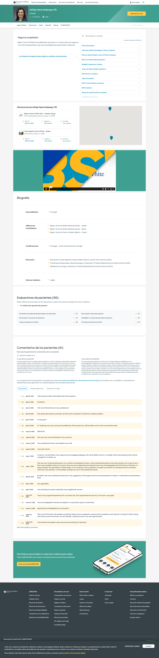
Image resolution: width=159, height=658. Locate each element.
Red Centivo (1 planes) (90, 74)
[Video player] (79, 170)
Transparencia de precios (62, 606)
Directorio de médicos (36, 603)
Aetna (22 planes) (88, 45)
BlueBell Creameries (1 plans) (92, 64)
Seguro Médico (21, 25)
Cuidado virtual (34, 599)
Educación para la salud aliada (139, 606)
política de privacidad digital (74, 653)
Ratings (55, 25)
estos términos (137, 40)
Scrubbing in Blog (59, 625)
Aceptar (148, 646)
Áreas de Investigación (137, 614)
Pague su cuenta (59, 599)
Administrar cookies (132, 646)
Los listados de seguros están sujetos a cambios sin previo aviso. (43, 56)
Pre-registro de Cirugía (61, 621)
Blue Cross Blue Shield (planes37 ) (94, 60)
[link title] (21, 2)
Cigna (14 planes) (88, 78)
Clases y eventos (34, 595)
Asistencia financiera (61, 614)
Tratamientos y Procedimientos (39, 614)
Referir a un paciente (136, 595)
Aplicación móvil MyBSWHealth (39, 617)
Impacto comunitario (86, 603)
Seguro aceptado (59, 610)
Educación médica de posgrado (140, 603)
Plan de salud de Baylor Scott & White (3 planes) (99, 55)
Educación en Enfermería (138, 610)
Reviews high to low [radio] (37, 388)
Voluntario (108, 595)
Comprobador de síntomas (62, 595)
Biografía (48, 25)
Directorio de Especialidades (38, 610)
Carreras (133, 599)
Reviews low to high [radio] (53, 388)
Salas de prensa (85, 610)
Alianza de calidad (85, 606)
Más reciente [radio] (22, 388)
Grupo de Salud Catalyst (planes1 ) (94, 69)
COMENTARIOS (65, 25)
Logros (82, 599)
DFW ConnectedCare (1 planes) (93, 83)
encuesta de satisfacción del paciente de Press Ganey (80, 380)
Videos (41, 25)
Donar (107, 599)
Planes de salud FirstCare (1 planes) (94, 92)
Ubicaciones (33, 25)
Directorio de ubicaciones (37, 606)
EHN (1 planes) (87, 88)
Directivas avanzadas (61, 617)
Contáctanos (84, 614)
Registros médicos (60, 603)
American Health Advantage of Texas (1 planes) (98, 50)
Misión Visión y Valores (86, 595)
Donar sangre (109, 603)
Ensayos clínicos (135, 617)
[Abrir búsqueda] (143, 2)
